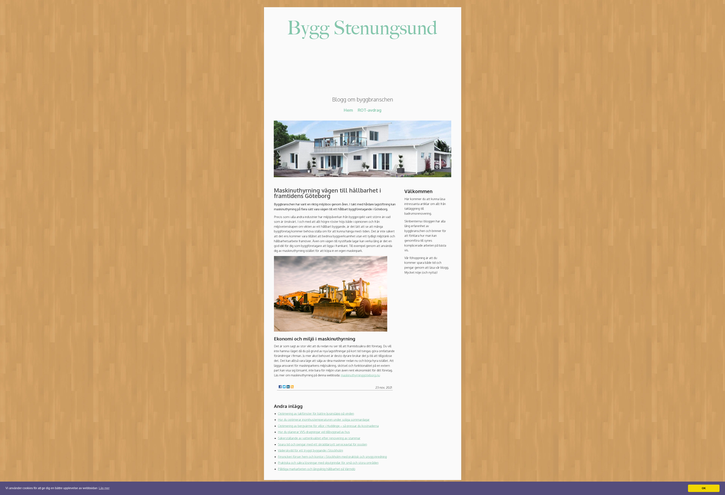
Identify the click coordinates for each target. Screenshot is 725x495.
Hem (348, 110)
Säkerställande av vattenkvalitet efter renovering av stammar (319, 438)
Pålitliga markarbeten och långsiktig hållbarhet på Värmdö (316, 469)
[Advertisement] (362, 68)
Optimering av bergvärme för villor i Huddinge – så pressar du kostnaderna (328, 426)
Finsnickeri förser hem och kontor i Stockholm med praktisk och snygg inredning (332, 457)
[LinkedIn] (288, 386)
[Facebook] (280, 386)
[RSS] (292, 386)
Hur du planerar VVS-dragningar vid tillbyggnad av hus (314, 432)
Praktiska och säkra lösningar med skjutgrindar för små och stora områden (328, 463)
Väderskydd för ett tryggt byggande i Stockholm (310, 450)
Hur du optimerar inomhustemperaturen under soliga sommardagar (324, 420)
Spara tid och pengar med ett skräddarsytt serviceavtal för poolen (322, 444)
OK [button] (704, 488)
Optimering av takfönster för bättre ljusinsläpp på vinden (316, 413)
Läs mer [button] (104, 488)
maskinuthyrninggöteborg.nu (360, 375)
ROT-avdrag (369, 110)
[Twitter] (284, 386)
